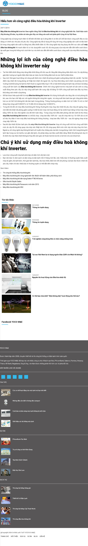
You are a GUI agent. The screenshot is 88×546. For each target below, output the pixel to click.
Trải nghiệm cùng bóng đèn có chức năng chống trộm (52, 239)
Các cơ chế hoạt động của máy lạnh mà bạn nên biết (29, 390)
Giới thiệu (14, 536)
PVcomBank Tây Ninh (20, 439)
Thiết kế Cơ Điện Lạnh (20, 498)
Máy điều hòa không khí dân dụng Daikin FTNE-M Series (23, 179)
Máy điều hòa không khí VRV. (13, 187)
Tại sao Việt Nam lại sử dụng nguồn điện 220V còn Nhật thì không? (57, 255)
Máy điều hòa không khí (10, 31)
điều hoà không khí (28, 87)
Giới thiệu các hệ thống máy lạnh (23, 421)
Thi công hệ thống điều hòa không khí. (16, 173)
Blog (36, 536)
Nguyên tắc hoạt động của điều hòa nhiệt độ (49, 277)
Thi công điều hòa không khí (22, 519)
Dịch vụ (22, 536)
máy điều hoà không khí (12, 116)
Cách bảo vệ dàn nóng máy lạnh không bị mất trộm (29, 411)
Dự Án (30, 536)
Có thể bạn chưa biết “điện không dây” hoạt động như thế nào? (56, 296)
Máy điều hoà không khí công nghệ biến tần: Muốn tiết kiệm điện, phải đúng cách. (32, 176)
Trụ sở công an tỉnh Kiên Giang (22, 449)
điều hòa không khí (50, 31)
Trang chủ (5, 536)
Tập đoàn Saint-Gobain (20, 460)
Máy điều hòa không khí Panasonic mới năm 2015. (21, 184)
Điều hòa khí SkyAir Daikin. (12, 181)
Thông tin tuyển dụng (40, 207)
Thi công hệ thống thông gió (22, 488)
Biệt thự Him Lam (18, 470)
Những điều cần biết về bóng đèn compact (26, 401)
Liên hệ (42, 536)
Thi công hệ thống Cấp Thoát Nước (24, 509)
